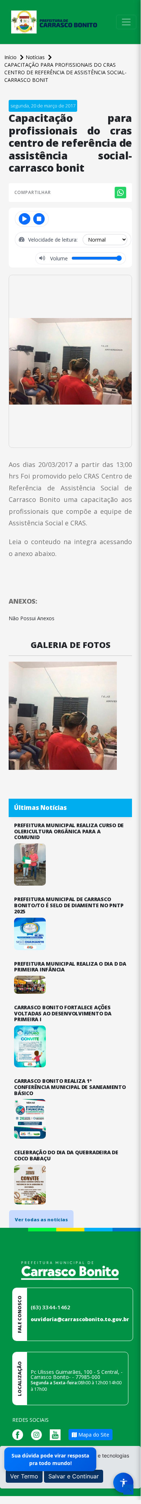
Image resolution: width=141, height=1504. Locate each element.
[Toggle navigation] (126, 22)
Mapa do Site (93, 1434)
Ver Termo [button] (24, 1476)
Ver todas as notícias (41, 1219)
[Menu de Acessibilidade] (123, 1483)
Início (11, 57)
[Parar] (39, 219)
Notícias (36, 57)
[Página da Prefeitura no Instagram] (38, 1434)
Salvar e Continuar (73, 1476)
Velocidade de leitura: (53, 239)
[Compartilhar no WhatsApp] (120, 192)
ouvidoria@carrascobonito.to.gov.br (80, 1319)
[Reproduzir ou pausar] (24, 219)
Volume (58, 258)
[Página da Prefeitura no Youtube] (57, 1434)
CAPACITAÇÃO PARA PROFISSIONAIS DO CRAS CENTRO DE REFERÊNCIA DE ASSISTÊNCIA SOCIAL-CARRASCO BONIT (65, 72)
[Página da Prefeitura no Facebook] (19, 1434)
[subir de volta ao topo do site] (128, 1490)
